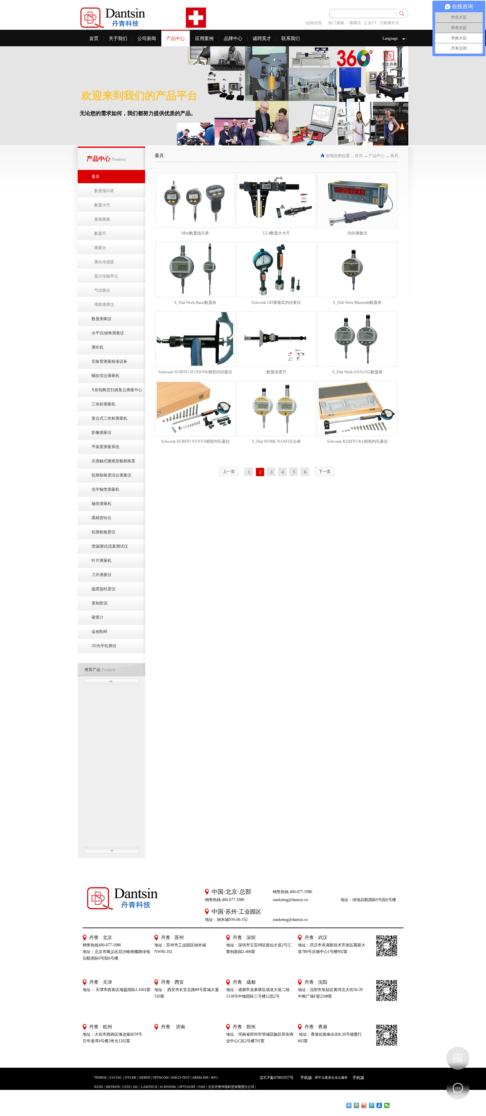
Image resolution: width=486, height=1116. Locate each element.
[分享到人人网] (379, 1105)
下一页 (325, 471)
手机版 (305, 1077)
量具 (394, 155)
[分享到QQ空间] (356, 1105)
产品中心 (377, 155)
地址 (302, 989)
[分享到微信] (387, 1105)
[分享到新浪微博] (364, 1105)
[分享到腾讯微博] (372, 1105)
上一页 (229, 471)
